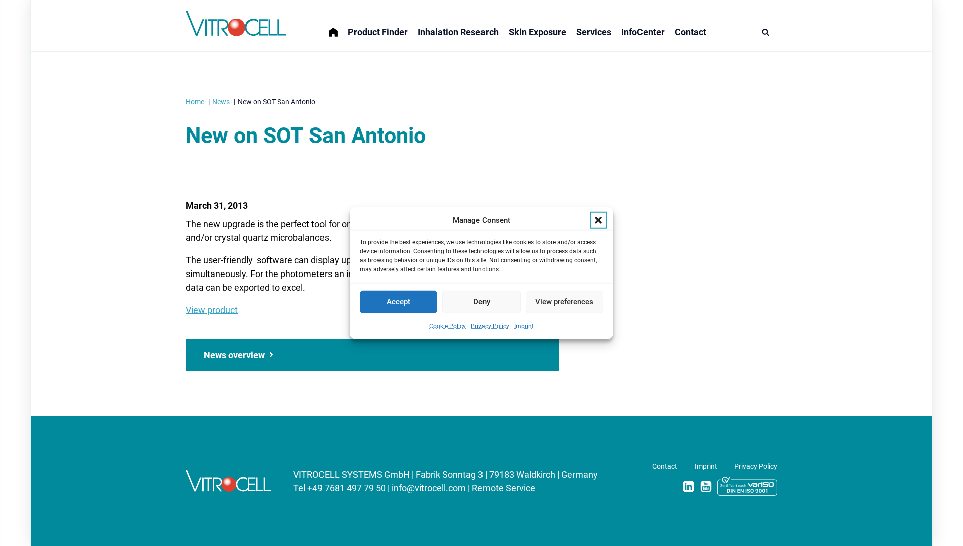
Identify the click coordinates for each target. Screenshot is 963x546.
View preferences (564, 301)
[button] (598, 220)
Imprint (524, 325)
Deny (481, 301)
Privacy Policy (490, 325)
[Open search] (768, 32)
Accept (398, 301)
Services (593, 32)
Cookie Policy (447, 325)
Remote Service (503, 488)
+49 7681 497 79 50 (346, 488)
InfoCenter (643, 32)
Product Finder (378, 32)
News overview (234, 355)
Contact (690, 32)
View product (212, 310)
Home (338, 26)
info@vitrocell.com (429, 488)
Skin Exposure (537, 32)
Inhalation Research (458, 32)
